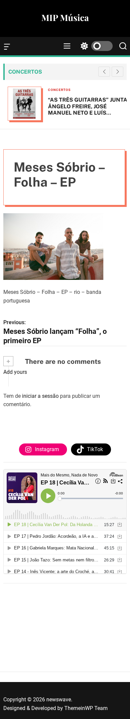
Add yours (15, 372)
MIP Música (65, 17)
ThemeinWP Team (86, 708)
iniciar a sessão (40, 396)
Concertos (55, 90)
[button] (117, 72)
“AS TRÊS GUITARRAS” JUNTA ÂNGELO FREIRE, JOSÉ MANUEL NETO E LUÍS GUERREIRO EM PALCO (83, 109)
